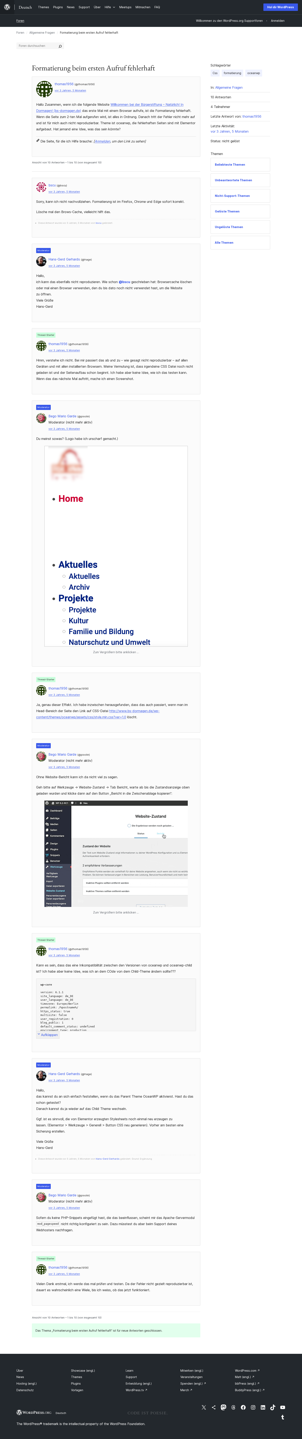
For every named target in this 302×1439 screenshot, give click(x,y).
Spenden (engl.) (193, 1383)
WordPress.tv (137, 1390)
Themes (76, 1377)
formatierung (232, 73)
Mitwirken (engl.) (191, 1370)
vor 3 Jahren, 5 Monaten (70, 90)
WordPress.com (247, 1370)
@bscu (124, 282)
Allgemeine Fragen (42, 32)
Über (19, 1370)
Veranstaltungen (191, 1377)
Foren (20, 20)
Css (215, 73)
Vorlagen (77, 1390)
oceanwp (253, 73)
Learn (129, 1370)
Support (131, 1377)
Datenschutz (25, 1390)
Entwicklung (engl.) (139, 1383)
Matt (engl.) (245, 1377)
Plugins (76, 1383)
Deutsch (61, 1413)
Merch (186, 1390)
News (20, 1377)
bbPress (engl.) (247, 1383)
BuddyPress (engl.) (250, 1390)
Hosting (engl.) (26, 1383)
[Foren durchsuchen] (60, 45)
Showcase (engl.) (83, 1370)
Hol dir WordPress (280, 7)
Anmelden (102, 141)
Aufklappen (49, 1035)
